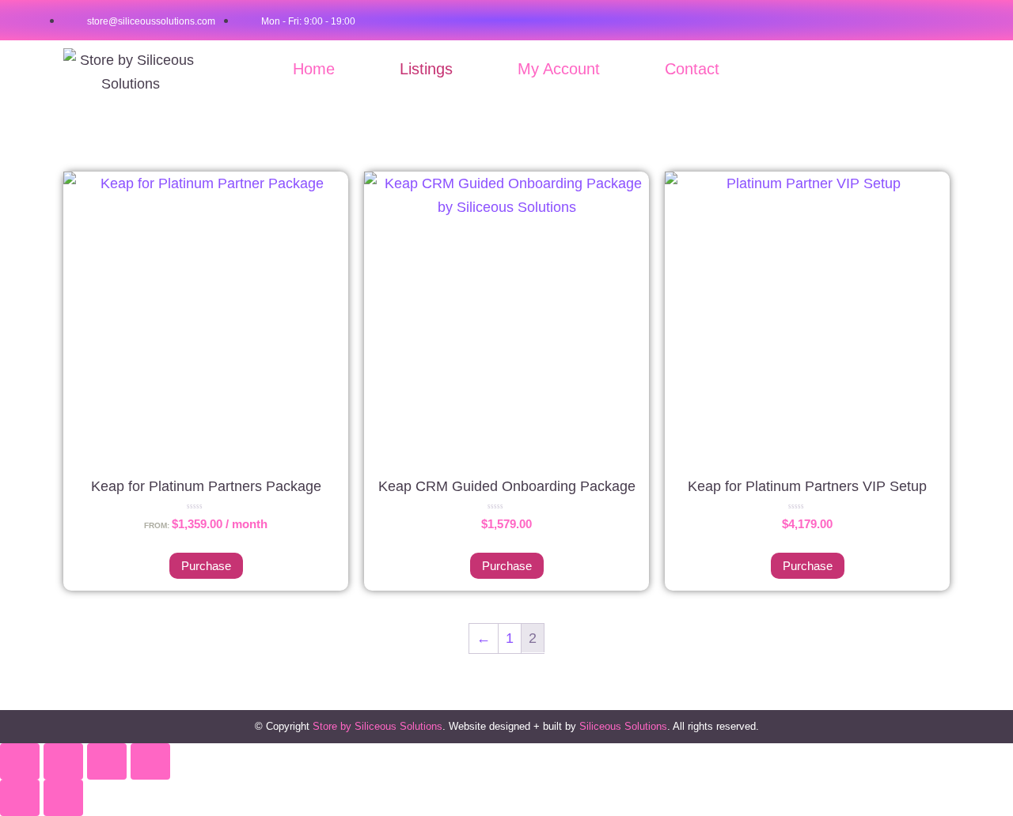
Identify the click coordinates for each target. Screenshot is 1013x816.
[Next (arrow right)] (63, 798)
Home (314, 68)
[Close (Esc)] (150, 761)
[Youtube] (938, 20)
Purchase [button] (507, 565)
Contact (692, 68)
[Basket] (925, 64)
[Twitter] (882, 20)
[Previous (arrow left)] (20, 798)
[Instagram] (910, 20)
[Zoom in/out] (20, 761)
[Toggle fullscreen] (63, 761)
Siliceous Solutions (623, 726)
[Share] (107, 761)
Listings (426, 68)
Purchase (206, 565)
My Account (559, 68)
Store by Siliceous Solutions (377, 726)
